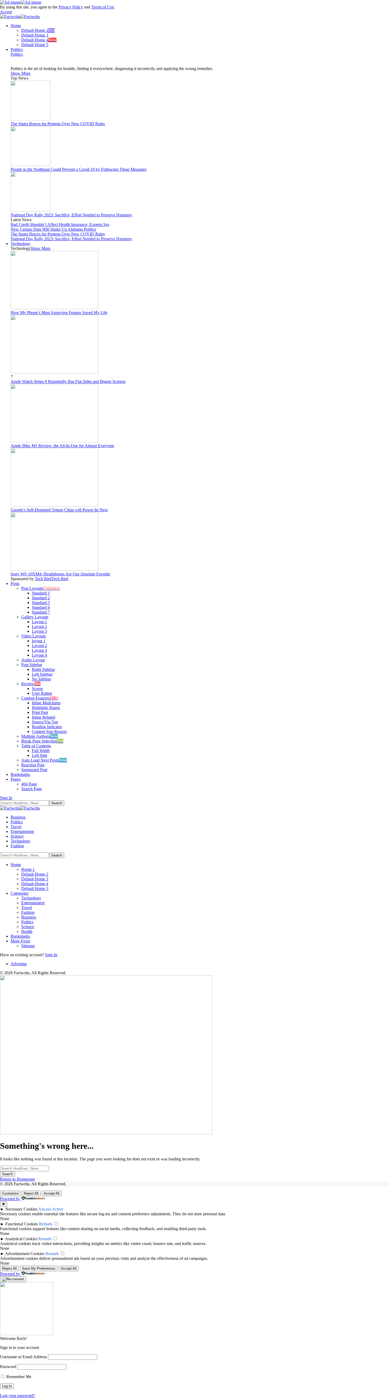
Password (8, 1366)
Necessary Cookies (21, 1209)
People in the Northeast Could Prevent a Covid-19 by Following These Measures (78, 169)
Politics (17, 54)
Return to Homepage (17, 1179)
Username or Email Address (23, 1357)
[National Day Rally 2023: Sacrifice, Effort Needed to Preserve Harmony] (30, 210)
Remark (45, 1224)
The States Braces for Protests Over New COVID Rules (58, 123)
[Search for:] (24, 1168)
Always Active (50, 1209)
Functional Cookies (21, 1224)
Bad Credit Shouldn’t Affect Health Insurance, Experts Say (60, 224)
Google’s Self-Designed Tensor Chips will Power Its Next (59, 510)
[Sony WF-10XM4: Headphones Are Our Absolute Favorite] (54, 569)
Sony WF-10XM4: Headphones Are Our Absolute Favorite (60, 574)
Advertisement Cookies (24, 1253)
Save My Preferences (38, 1268)
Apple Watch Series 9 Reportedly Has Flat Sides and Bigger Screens (68, 381)
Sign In (51, 955)
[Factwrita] (20, 16)
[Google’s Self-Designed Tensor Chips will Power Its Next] (54, 505)
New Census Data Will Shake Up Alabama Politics (53, 229)
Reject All (31, 1193)
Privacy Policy (71, 7)
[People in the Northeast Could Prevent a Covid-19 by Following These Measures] (30, 164)
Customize (10, 1193)
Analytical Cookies (21, 1239)
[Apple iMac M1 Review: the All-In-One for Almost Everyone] (54, 441)
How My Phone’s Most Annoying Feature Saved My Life (59, 312)
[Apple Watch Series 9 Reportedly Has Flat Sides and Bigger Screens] (54, 372)
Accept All (51, 1193)
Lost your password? (17, 1395)
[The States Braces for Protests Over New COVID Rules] (30, 119)
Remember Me (18, 1376)
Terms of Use (102, 7)
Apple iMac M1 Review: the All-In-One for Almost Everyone (62, 445)
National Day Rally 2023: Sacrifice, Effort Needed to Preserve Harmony (71, 215)
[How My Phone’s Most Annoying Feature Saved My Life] (54, 307)
